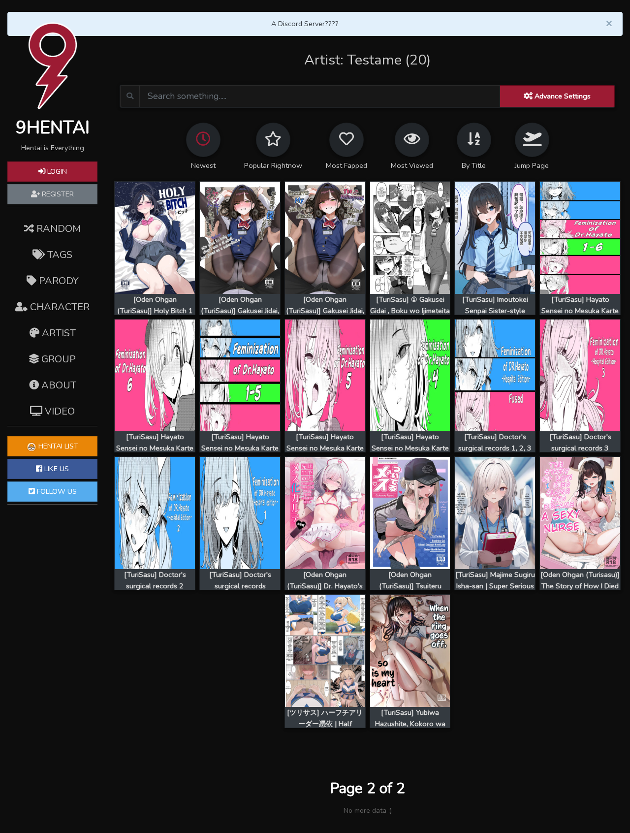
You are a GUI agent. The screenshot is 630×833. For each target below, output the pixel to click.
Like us (55, 469)
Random (57, 228)
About (57, 385)
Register (57, 194)
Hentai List (57, 446)
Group (57, 359)
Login (56, 171)
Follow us (56, 491)
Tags (58, 254)
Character (59, 307)
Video (58, 411)
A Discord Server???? (305, 24)
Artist (57, 333)
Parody (57, 281)
